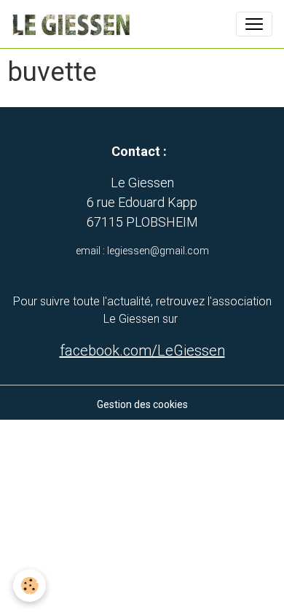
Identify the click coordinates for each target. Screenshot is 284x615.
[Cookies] (29, 585)
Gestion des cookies (142, 404)
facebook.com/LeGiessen (142, 350)
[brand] (73, 24)
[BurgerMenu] (254, 24)
